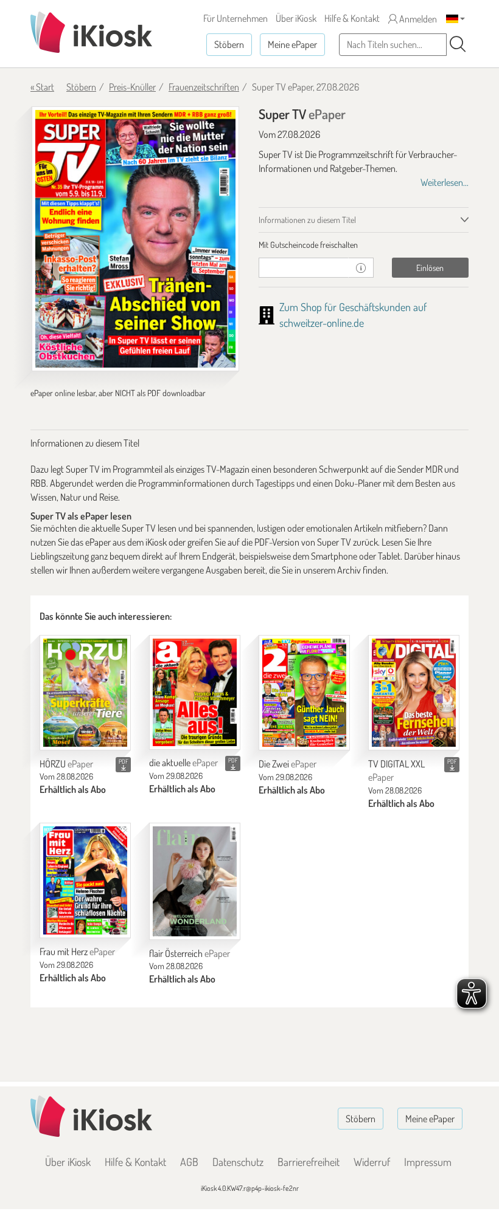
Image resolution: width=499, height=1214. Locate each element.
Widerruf (372, 1161)
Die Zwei (287, 764)
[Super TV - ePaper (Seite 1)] (135, 239)
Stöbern (229, 44)
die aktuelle (183, 762)
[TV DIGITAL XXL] (413, 692)
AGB (189, 1161)
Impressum (428, 1161)
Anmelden (417, 19)
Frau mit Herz (77, 951)
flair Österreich (189, 953)
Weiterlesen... (444, 182)
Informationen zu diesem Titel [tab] (307, 219)
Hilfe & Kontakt (352, 18)
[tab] (364, 245)
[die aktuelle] (194, 692)
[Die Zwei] (304, 692)
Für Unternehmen (235, 18)
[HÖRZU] (85, 692)
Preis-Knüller (132, 87)
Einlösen (430, 267)
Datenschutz (237, 1161)
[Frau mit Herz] (85, 880)
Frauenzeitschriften (204, 87)
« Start (42, 87)
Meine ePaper (292, 44)
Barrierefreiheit (308, 1161)
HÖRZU (66, 764)
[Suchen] (458, 44)
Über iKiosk (296, 18)
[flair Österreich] (194, 881)
